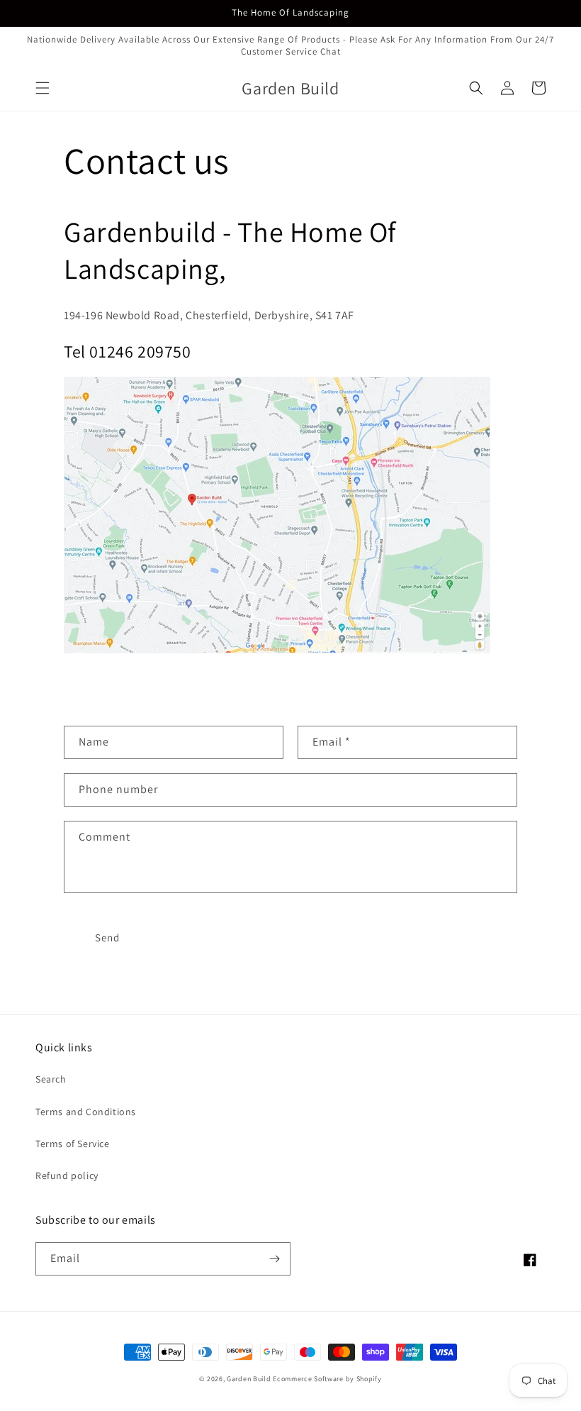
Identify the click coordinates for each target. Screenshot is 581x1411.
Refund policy (66, 1175)
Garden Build (250, 1378)
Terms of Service (72, 1143)
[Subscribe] (274, 1259)
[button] (42, 88)
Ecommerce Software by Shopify (327, 1378)
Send (107, 937)
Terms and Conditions (85, 1111)
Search (51, 1079)
